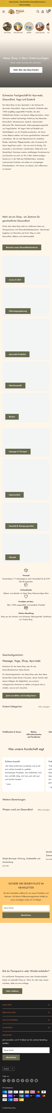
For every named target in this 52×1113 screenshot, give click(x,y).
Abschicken (26, 915)
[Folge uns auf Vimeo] (27, 1080)
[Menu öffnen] (3, 12)
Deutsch (6, 1069)
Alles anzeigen (43, 809)
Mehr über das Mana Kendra (26, 69)
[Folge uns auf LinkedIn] (31, 1080)
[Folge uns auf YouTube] (18, 1080)
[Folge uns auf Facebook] (4, 1080)
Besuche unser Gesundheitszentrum (22, 247)
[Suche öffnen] (38, 11)
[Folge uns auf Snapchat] (36, 1080)
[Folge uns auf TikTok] (22, 1080)
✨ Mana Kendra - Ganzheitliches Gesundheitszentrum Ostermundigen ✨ (26, 3)
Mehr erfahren (12, 991)
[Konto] (42, 11)
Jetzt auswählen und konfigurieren (21, 695)
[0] (47, 11)
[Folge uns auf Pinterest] (13, 1080)
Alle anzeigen (44, 706)
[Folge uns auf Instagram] (8, 1080)
